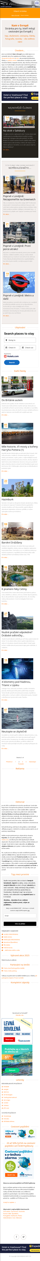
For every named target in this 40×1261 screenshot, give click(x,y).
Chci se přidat (20, 924)
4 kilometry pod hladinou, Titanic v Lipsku (16, 683)
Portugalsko (7, 1216)
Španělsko (15, 1213)
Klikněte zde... (20, 1015)
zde (28, 910)
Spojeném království (8, 58)
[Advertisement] (20, 784)
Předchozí (9, 762)
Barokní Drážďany (12, 542)
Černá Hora (14, 1211)
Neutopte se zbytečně (14, 731)
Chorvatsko (6, 1211)
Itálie (9, 1213)
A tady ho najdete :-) (9, 1202)
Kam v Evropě (15, 15)
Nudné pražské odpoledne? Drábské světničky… (17, 633)
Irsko (13, 1218)
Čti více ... (6, 150)
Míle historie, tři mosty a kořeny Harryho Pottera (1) (20, 448)
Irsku (17, 58)
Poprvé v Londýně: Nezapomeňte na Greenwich (19, 197)
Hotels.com (5, 840)
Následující (32, 762)
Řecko (20, 1216)
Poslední (21, 764)
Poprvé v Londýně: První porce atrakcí (17, 247)
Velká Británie (7, 1218)
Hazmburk (7, 499)
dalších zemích (12, 60)
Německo (19, 1218)
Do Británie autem (12, 400)
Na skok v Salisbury (14, 130)
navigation (4, 4)
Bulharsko (14, 1216)
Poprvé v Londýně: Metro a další (18, 297)
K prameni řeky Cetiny (14, 589)
